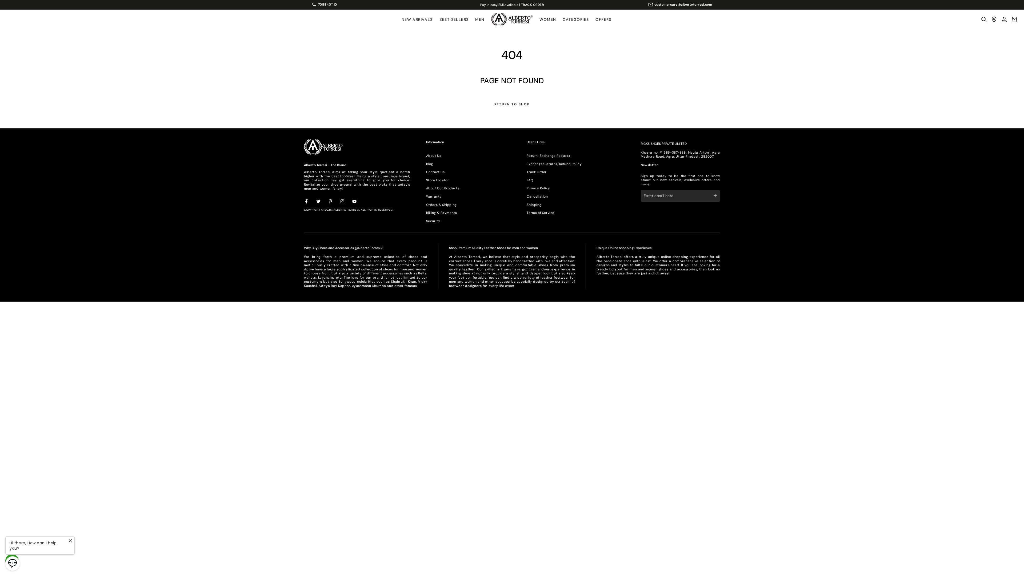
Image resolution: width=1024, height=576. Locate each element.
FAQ (530, 180)
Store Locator (437, 180)
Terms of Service (540, 213)
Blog (429, 164)
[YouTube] (354, 201)
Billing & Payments (441, 213)
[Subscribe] (717, 196)
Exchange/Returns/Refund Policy (554, 164)
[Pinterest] (330, 201)
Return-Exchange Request (548, 156)
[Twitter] (318, 201)
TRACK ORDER (532, 5)
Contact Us (435, 172)
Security (433, 221)
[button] (984, 19)
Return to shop (512, 104)
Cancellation (537, 196)
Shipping (534, 205)
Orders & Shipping (441, 205)
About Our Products (442, 188)
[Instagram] (342, 201)
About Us (433, 156)
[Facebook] (306, 201)
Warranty (434, 196)
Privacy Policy (538, 188)
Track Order (537, 172)
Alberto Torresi (346, 209)
